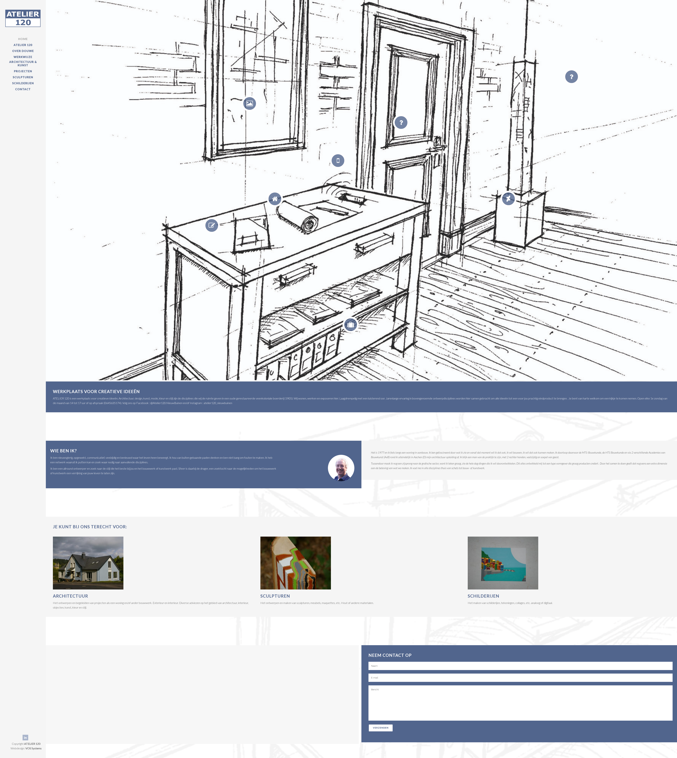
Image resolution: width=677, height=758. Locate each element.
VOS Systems (33, 748)
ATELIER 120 (32, 743)
